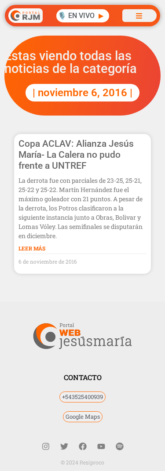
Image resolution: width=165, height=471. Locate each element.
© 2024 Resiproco (82, 462)
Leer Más (31, 248)
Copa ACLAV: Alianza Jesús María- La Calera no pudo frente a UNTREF (76, 154)
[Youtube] (101, 446)
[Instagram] (46, 446)
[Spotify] (120, 446)
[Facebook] (83, 446)
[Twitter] (64, 446)
